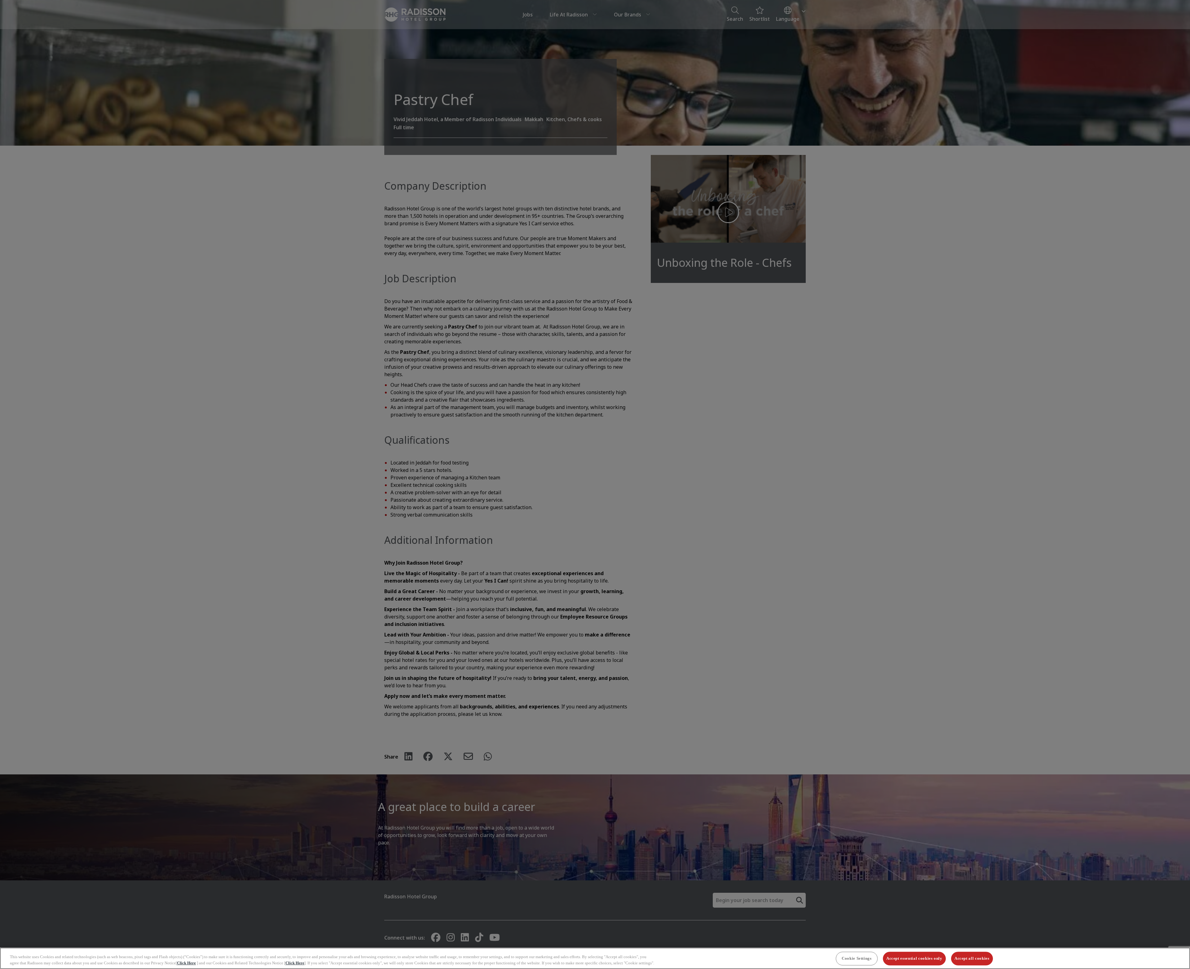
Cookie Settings (857, 958)
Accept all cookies (971, 958)
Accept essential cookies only (914, 958)
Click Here (186, 962)
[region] (595, 958)
